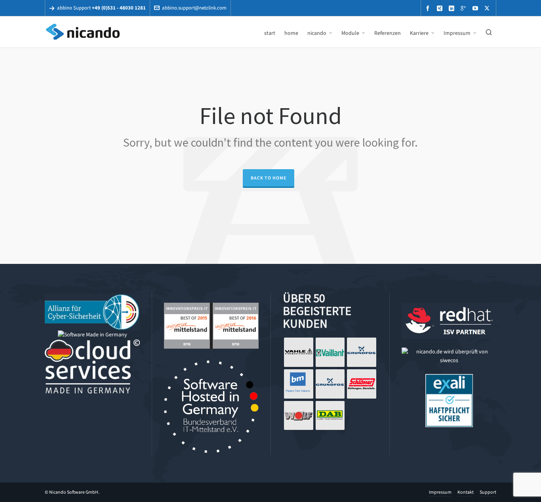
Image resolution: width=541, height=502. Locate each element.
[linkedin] (453, 8)
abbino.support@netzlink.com (194, 7)
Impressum (440, 492)
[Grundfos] (361, 352)
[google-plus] (465, 8)
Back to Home (268, 178)
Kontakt (465, 492)
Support (488, 492)
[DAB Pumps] (330, 415)
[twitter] (488, 8)
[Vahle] (298, 352)
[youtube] (476, 8)
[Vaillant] (330, 352)
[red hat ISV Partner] (449, 307)
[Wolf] (298, 415)
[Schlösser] (361, 384)
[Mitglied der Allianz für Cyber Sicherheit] (92, 298)
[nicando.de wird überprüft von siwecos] (449, 351)
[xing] (441, 8)
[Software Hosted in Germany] (211, 364)
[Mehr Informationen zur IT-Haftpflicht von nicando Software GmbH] (449, 378)
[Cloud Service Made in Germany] (92, 343)
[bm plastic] (298, 384)
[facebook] (429, 8)
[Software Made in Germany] (92, 334)
